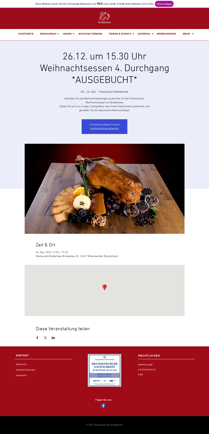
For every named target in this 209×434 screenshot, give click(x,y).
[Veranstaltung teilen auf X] (45, 337)
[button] (48, 34)
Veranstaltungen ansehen (104, 128)
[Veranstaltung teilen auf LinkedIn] (53, 337)
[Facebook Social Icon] (103, 405)
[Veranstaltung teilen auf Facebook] (37, 337)
